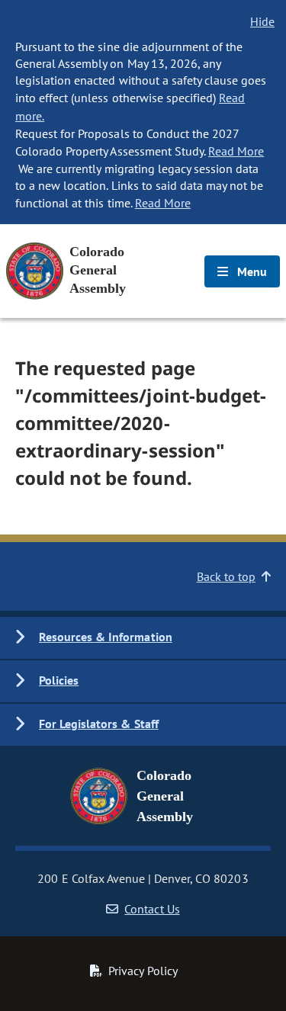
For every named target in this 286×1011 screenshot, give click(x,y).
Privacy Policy (142, 970)
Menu (250, 271)
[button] (143, 637)
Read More (236, 151)
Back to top (226, 576)
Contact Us (151, 908)
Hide (262, 21)
